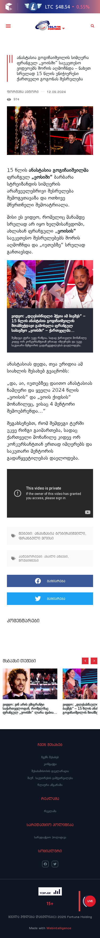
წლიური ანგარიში (50, 785)
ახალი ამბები (56, 556)
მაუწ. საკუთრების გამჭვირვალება (50, 778)
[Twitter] (55, 864)
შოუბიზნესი (29, 560)
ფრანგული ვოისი (36, 538)
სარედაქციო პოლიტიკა (50, 837)
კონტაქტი (50, 764)
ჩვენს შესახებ (50, 757)
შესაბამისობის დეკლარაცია (50, 771)
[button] (8, 26)
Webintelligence (58, 928)
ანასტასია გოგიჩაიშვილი (60, 533)
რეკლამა (50, 811)
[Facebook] (45, 864)
